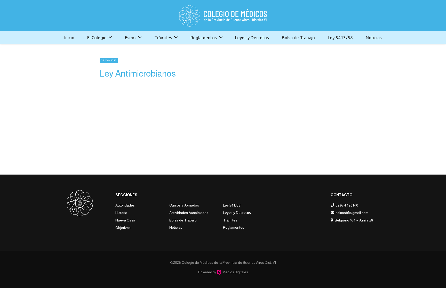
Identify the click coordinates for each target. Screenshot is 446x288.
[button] (110, 37)
